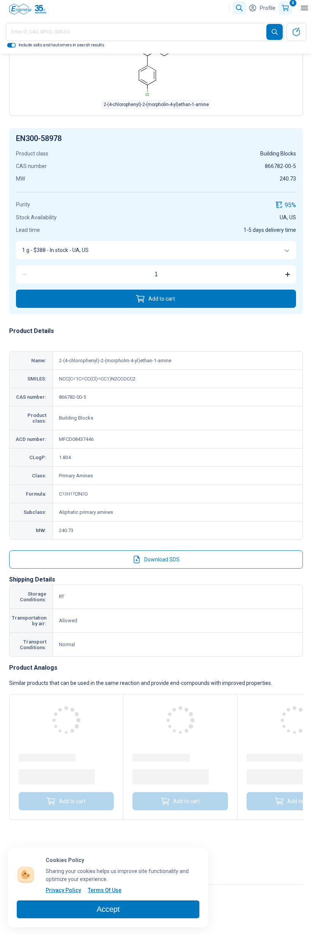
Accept (108, 909)
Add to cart (161, 299)
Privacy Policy (63, 890)
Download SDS (162, 559)
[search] (274, 32)
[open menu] (304, 8)
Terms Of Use (104, 890)
